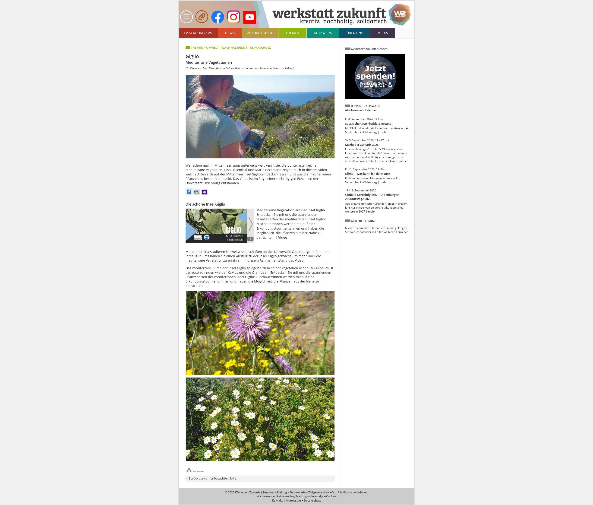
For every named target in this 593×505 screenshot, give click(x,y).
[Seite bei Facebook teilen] (189, 194)
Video (282, 237)
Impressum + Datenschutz (303, 500)
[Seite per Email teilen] (196, 194)
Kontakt (277, 500)
